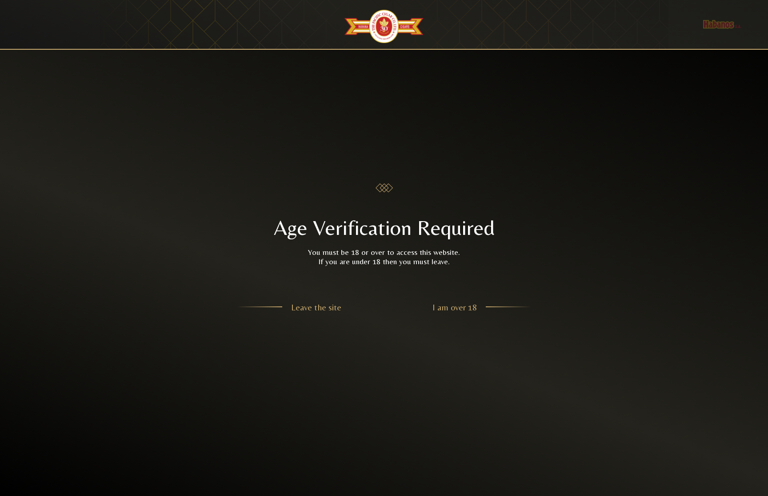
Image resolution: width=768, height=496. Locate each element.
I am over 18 (454, 307)
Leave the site (316, 307)
